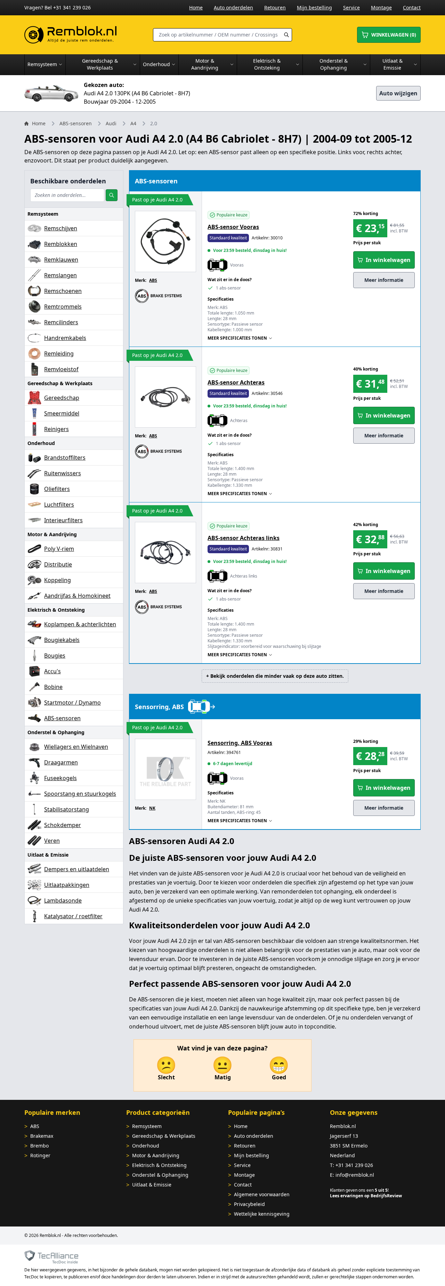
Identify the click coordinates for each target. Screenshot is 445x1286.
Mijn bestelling (314, 7)
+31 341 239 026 (354, 1165)
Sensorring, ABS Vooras (240, 743)
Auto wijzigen (398, 93)
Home (196, 7)
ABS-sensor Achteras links (244, 538)
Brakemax (41, 1136)
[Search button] (286, 35)
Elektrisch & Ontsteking (159, 1165)
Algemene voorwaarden (262, 1194)
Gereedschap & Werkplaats (163, 1136)
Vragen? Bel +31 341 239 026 (57, 7)
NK (152, 808)
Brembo (39, 1145)
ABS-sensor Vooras (233, 227)
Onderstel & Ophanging (160, 1175)
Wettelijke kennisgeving (262, 1213)
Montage (381, 7)
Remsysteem (147, 1126)
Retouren (275, 7)
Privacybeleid (249, 1204)
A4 (133, 123)
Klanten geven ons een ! (359, 1190)
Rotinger (40, 1155)
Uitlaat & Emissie (151, 1184)
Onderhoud (145, 1145)
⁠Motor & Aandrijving (155, 1155)
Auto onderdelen (233, 7)
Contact (412, 7)
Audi (111, 123)
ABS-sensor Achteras (236, 382)
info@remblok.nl (354, 1175)
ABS (153, 280)
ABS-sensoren (75, 123)
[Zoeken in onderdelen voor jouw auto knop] (112, 195)
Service (351, 7)
